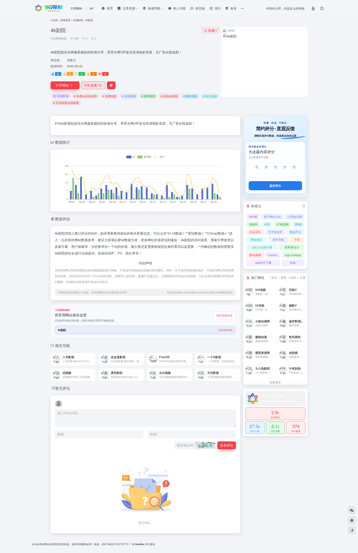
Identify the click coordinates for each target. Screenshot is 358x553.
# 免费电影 (109, 96)
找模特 (253, 224)
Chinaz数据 (215, 233)
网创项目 (256, 239)
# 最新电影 (190, 96)
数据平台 (295, 232)
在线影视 (78, 20)
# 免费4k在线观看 (85, 96)
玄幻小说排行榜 (262, 247)
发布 (274, 277)
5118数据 (175, 233)
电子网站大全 (272, 216)
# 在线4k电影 (169, 96)
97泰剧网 (283, 224)
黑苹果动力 (291, 247)
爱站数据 (194, 233)
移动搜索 (255, 255)
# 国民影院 (148, 96)
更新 (284, 277)
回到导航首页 (224, 315)
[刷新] (303, 206)
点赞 (303, 277)
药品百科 (255, 232)
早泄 (297, 239)
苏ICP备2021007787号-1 (116, 544)
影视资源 (65, 20)
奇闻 (267, 224)
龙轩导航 (278, 239)
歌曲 (293, 262)
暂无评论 (62, 388)
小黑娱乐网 (294, 216)
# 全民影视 (129, 96)
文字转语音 (275, 232)
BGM (298, 224)
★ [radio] (257, 167)
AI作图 (253, 216)
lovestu (273, 255)
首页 (55, 20)
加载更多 (275, 382)
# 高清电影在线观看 (66, 103)
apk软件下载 (263, 262)
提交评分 (275, 185)
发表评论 (226, 445)
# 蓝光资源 (210, 96)
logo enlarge (293, 255)
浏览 (293, 277)
